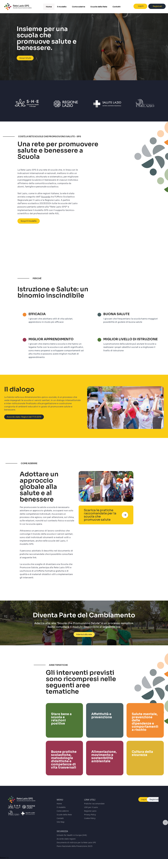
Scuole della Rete (64, 814)
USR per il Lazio (91, 807)
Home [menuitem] (49, 6)
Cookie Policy (89, 818)
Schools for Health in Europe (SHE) (72, 835)
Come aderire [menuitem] (78, 6)
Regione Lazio (90, 811)
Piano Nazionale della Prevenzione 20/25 (74, 846)
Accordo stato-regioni (66, 839)
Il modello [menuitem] (62, 6)
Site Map (60, 822)
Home (59, 803)
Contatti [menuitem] (116, 6)
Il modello (61, 807)
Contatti (60, 818)
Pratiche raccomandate (94, 803)
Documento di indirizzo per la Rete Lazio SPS (76, 842)
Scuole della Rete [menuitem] (98, 6)
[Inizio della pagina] (165, 822)
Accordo (45, 196)
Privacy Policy (90, 814)
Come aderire (63, 811)
